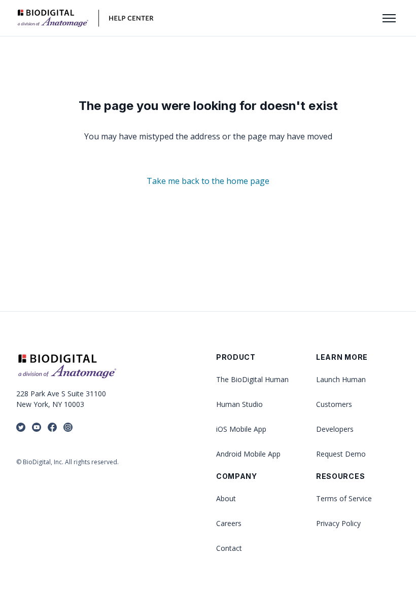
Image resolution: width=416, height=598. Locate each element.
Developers (335, 429)
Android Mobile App (248, 454)
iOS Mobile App (241, 429)
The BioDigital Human (252, 379)
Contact (229, 548)
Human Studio (239, 404)
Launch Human (341, 379)
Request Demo (341, 454)
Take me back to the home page (208, 180)
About (226, 498)
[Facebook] (52, 428)
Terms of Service (344, 498)
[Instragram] (68, 428)
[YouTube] (36, 428)
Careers (228, 523)
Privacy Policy (338, 523)
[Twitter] (20, 428)
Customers (334, 404)
